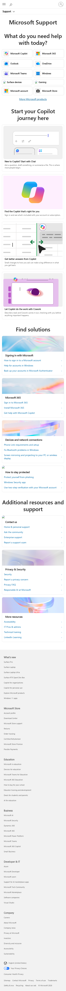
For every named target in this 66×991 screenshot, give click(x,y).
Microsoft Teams (10, 841)
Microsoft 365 (9, 831)
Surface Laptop (9, 667)
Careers (7, 917)
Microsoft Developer (12, 871)
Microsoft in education (12, 764)
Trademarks (52, 980)
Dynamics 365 (9, 825)
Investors (7, 938)
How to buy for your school (14, 785)
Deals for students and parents (16, 795)
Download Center (10, 718)
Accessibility (8, 948)
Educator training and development (17, 790)
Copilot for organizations (13, 682)
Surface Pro (8, 662)
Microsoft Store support (13, 723)
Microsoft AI (8, 815)
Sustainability (9, 954)
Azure (6, 866)
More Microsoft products (33, 99)
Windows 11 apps (10, 698)
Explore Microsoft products (14, 693)
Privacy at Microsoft (11, 933)
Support (7, 11)
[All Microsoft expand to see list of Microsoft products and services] (4, 4)
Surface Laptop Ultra (12, 672)
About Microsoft (10, 922)
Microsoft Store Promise (13, 744)
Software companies (12, 897)
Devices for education (12, 769)
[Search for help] (11, 4)
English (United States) (17, 963)
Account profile (10, 713)
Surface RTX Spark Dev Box (14, 677)
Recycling (19, 985)
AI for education (10, 800)
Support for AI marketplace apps (16, 882)
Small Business (9, 851)
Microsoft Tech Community (14, 887)
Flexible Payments (11, 749)
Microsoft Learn (10, 877)
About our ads (30, 985)
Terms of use (41, 980)
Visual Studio (9, 902)
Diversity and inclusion (12, 943)
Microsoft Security (11, 820)
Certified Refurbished (12, 739)
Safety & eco (9, 985)
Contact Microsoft (19, 980)
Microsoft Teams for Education (16, 774)
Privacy (31, 980)
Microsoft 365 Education (13, 779)
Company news (10, 928)
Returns (7, 728)
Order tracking (9, 734)
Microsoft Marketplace (12, 892)
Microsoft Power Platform (14, 836)
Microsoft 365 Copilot (12, 846)
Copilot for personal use (13, 688)
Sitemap (7, 980)
